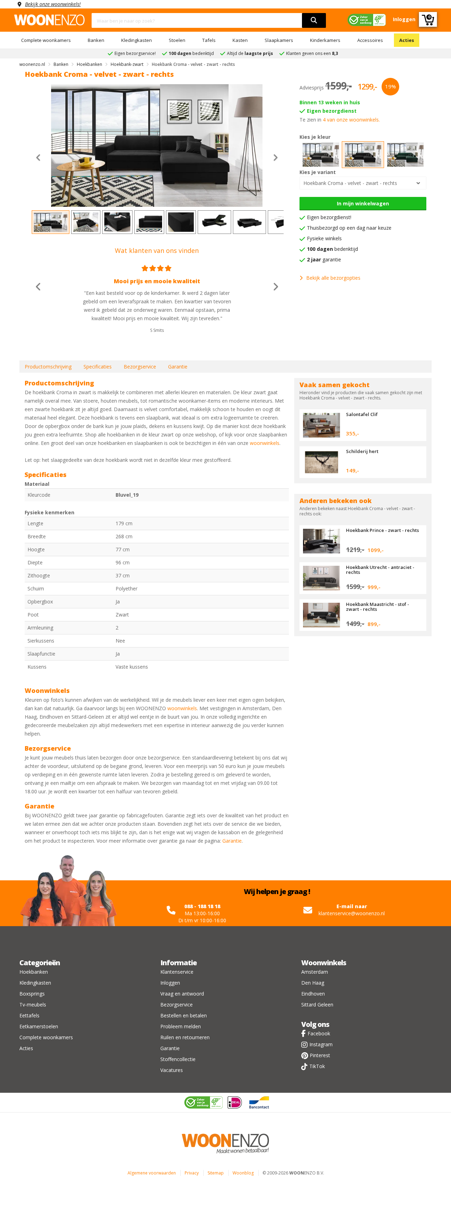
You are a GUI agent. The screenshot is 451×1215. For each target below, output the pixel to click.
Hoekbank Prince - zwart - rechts (382, 530)
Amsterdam (314, 971)
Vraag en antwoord (182, 993)
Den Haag (312, 982)
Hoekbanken (33, 971)
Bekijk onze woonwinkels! (53, 4)
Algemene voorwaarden (152, 1173)
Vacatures (171, 1070)
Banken (96, 40)
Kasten (240, 40)
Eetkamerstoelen (38, 1026)
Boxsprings (32, 993)
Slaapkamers (279, 40)
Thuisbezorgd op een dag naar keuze (349, 227)
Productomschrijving (48, 366)
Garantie (177, 366)
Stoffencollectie (178, 1059)
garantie (324, 259)
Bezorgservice (140, 366)
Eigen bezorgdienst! (329, 217)
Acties (406, 40)
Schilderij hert (362, 451)
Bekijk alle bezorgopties (333, 277)
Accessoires (370, 40)
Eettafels (29, 1015)
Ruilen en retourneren (185, 1037)
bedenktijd (332, 249)
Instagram (321, 1044)
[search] (314, 20)
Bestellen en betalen (183, 1015)
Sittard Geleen (317, 1004)
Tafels (209, 40)
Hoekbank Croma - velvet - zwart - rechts (350, 183)
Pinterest (320, 1055)
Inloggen (170, 982)
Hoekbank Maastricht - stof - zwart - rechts (377, 606)
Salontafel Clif (362, 414)
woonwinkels (264, 443)
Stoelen (177, 40)
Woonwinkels (323, 962)
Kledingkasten (136, 40)
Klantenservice (176, 971)
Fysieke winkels (324, 238)
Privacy (192, 1173)
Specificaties (98, 366)
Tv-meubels (32, 1004)
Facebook (319, 1033)
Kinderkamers (325, 40)
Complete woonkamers (46, 40)
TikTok (317, 1066)
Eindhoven (313, 993)
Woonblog (243, 1173)
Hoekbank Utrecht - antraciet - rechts (380, 569)
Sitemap (216, 1173)
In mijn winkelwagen (363, 203)
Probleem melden (180, 1026)
